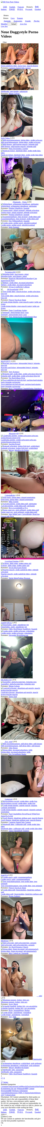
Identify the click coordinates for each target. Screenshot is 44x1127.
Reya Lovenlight (15, 508)
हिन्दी (36, 7)
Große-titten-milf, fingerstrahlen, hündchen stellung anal (21, 894)
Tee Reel (12, 378)
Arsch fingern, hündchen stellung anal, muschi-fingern (21, 820)
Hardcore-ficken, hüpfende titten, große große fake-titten (22, 155)
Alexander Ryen (15, 635)
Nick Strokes (13, 317)
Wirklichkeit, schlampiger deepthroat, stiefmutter (19, 206)
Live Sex (23, 24)
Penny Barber (24, 1010)
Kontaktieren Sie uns (8, 1089)
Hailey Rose (31, 514)
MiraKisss (4, 941)
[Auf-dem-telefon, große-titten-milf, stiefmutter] (19, 504)
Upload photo (10, 1095)
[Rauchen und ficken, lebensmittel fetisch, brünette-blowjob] (22, 365)
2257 (3, 1095)
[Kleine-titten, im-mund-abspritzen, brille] (16, 750)
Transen (20, 18)
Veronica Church (22, 947)
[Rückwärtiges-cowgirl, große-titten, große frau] (19, 801)
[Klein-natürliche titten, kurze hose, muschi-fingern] (19, 64)
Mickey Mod (13, 450)
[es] (7, 202)
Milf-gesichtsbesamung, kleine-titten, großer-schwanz (20, 142)
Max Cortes (13, 953)
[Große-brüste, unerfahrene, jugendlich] (16, 1013)
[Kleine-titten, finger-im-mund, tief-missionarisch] (19, 949)
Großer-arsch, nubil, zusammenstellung (15, 879)
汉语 (5, 7)
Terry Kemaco (14, 372)
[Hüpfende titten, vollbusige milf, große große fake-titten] (22, 826)
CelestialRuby (10, 495)
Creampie (4, 1086)
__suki (39, 996)
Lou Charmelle (23, 953)
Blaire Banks (21, 754)
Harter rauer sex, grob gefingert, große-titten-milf (19, 512)
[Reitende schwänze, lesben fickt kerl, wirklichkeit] (20, 446)
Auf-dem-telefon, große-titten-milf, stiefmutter (18, 506)
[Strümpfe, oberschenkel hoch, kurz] (15, 313)
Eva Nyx (24, 508)
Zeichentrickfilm (33, 1086)
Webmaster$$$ (22, 1089)
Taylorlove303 (10, 272)
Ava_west (8, 742)
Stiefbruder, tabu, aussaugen (11, 1072)
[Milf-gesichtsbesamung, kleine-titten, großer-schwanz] (21, 140)
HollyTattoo (5, 138)
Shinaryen (24, 635)
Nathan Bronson (24, 578)
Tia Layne (9, 816)
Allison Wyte (20, 378)
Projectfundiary (27, 278)
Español (38, 9)
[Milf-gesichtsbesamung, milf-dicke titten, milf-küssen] (21, 744)
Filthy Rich (13, 629)
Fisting (41, 1086)
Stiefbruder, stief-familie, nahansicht (14, 91)
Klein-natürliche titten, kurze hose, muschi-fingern (19, 66)
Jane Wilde (13, 514)
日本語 (12, 9)
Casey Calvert (22, 514)
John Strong (13, 748)
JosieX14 (4, 875)
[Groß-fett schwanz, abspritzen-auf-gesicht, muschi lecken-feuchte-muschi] (22, 690)
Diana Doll (13, 697)
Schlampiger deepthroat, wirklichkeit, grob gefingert (20, 1065)
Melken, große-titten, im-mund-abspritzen (16, 285)
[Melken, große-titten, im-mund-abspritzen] (17, 283)
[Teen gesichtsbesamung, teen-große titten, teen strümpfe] (22, 884)
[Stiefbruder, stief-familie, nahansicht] (19, 89)
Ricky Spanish (24, 208)
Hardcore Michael (15, 278)
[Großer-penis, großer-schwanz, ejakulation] (17, 631)
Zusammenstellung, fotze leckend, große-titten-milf (20, 219)
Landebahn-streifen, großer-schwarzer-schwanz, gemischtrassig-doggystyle (19, 441)
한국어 (20, 9)
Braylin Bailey (23, 450)
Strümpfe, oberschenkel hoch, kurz (14, 315)
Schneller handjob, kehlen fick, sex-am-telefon (18, 1008)
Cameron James (14, 68)
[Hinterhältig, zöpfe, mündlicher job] (15, 625)
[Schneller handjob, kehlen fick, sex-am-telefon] (19, 1006)
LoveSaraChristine (12, 561)
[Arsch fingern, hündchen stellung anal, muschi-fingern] (22, 818)
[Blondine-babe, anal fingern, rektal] (15, 274)
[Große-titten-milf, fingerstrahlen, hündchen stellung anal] (22, 892)
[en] (35, 136)
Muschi (24, 1086)
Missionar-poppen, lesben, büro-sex (14, 1002)
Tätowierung (13, 1086)
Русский (28, 9)
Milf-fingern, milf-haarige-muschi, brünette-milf (18, 146)
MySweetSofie (12, 289)
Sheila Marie (13, 578)
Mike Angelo (13, 502)
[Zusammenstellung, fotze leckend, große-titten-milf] (20, 217)
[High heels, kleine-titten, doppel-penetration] (18, 497)
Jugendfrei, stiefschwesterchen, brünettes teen (18, 684)
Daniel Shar (32, 317)
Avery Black (13, 1004)
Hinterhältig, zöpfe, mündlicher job (14, 627)
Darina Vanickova (35, 389)
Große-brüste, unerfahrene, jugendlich (15, 1015)
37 (2, 1082)
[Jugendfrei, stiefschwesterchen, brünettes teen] (18, 682)
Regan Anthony (14, 896)
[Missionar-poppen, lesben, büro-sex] (15, 1000)
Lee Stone (22, 300)
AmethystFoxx (6, 623)
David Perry (10, 281)
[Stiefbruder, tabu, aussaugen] (12, 1070)
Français (21, 7)
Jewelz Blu (13, 568)
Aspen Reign (22, 568)
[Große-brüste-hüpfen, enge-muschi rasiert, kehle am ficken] (22, 304)
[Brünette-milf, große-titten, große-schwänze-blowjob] (21, 374)
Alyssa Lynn (13, 287)
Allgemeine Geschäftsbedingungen (14, 1092)
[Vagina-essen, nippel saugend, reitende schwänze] (20, 210)
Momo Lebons (14, 94)
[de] (7, 434)
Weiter (5, 1082)
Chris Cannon (25, 68)
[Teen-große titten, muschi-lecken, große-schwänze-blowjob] (22, 294)
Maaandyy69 (14, 434)
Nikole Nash (21, 629)
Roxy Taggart (14, 389)
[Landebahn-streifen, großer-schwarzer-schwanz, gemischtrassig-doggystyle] (22, 438)
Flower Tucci (14, 300)
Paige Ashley (22, 310)
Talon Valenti (14, 157)
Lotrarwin (8, 799)
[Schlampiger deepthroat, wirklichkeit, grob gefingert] (21, 1063)
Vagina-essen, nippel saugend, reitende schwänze (19, 212)
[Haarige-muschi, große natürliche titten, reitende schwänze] (22, 572)
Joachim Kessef (14, 444)
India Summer (14, 227)
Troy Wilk (12, 1017)
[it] (11, 202)
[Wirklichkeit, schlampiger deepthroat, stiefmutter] (20, 204)
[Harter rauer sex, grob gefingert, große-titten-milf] (20, 510)
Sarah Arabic (23, 317)
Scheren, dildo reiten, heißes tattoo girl (15, 566)
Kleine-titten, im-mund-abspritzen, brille (16, 752)
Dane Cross (13, 310)
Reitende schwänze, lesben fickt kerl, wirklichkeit (19, 448)
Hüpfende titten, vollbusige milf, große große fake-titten (21, 829)
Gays (13, 18)
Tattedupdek (37, 1059)
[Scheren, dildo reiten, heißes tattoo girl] (16, 563)
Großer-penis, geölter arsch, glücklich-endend (18, 225)
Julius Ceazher (22, 149)
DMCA (21, 1093)
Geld (19, 1086)
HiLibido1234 (6, 680)
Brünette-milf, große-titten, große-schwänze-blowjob (20, 376)
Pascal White (31, 814)
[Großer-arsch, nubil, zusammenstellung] (16, 877)
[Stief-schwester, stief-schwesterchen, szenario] (18, 943)
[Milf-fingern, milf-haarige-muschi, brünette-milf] (19, 144)
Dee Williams (14, 221)
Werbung (15, 1091)
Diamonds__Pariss (20, 202)
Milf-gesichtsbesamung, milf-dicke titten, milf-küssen (20, 746)
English (12, 7)
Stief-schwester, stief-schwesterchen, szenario (17, 945)
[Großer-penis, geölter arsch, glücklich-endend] (19, 223)
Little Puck (10, 516)
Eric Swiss (13, 754)
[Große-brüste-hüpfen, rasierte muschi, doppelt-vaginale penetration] (22, 808)
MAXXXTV (6, 361)
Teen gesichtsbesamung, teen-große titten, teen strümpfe (21, 886)
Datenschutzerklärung (32, 1093)
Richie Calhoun (24, 287)
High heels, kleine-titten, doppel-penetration (17, 500)
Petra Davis (13, 149)
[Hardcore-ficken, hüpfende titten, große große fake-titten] (22, 153)
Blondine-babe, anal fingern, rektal (14, 276)
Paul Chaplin (24, 389)
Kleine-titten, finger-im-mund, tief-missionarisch (18, 951)
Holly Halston (24, 157)
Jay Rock (12, 947)
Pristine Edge (14, 208)
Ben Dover (22, 814)
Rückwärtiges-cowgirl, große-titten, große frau (18, 803)
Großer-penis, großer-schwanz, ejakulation (17, 633)
